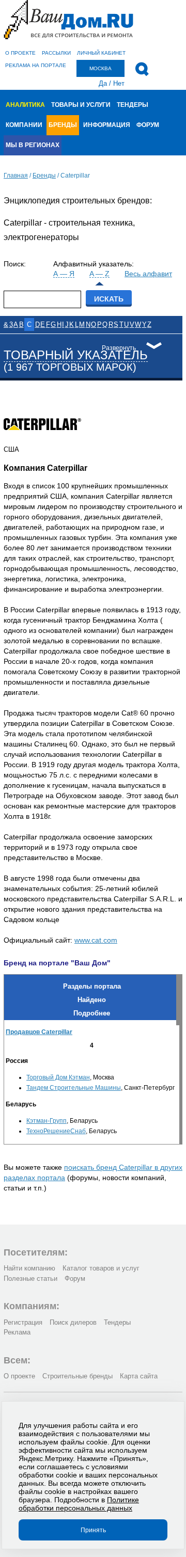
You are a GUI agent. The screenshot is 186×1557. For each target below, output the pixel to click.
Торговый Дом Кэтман (58, 1077)
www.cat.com (95, 940)
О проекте (20, 53)
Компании (24, 125)
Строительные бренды (77, 1376)
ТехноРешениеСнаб (56, 1131)
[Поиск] (142, 69)
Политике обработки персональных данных (79, 1504)
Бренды (63, 125)
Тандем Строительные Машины (73, 1087)
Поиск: (15, 264)
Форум (147, 125)
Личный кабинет (101, 53)
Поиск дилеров (73, 1322)
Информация (106, 125)
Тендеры (132, 104)
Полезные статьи (30, 1278)
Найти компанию (29, 1268)
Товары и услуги (81, 104)
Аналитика (25, 104)
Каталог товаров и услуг (101, 1268)
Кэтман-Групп (46, 1120)
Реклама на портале (35, 65)
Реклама (17, 1332)
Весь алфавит (148, 273)
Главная (16, 175)
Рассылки (56, 53)
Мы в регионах (32, 145)
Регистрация (23, 1322)
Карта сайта (139, 1376)
